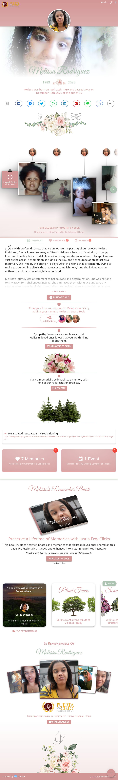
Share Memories (61, 722)
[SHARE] (99, 103)
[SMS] (87, 103)
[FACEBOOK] (18, 103)
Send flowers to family (59, 346)
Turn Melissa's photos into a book (59, 228)
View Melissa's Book (59, 559)
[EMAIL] (76, 103)
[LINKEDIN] (64, 103)
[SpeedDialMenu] (111, 773)
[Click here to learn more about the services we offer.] (59, 707)
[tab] (35, 240)
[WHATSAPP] (53, 103)
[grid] (59, 191)
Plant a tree (58, 388)
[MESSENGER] (30, 103)
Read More (59, 292)
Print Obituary (61, 297)
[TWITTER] (41, 103)
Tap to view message (27, 631)
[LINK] (110, 103)
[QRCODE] (7, 103)
